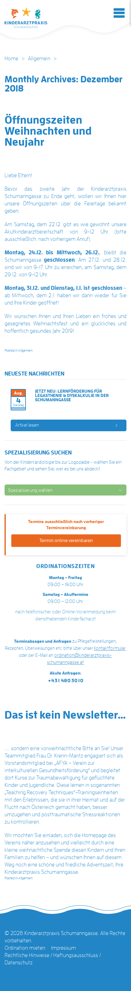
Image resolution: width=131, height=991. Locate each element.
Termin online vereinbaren (66, 540)
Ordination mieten (25, 948)
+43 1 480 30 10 (65, 680)
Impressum (63, 948)
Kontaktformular (110, 648)
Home (11, 58)
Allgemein (39, 58)
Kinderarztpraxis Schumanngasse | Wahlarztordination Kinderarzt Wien (26, 18)
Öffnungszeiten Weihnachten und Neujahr (48, 131)
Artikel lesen (27, 425)
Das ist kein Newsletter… (65, 714)
